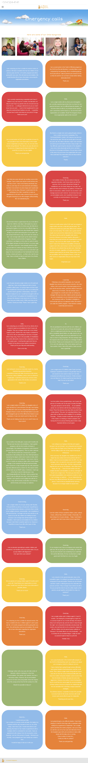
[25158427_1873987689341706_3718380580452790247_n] (56, 47)
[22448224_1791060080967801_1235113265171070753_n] (8, 47)
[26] (30, 47)
